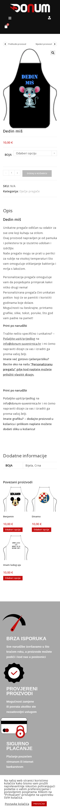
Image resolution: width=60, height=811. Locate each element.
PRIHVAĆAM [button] (39, 803)
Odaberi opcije (13, 529)
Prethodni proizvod (17, 44)
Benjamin (8, 516)
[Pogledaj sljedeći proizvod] (54, 44)
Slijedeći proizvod (44, 44)
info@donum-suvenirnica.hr (22, 344)
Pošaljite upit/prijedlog (19, 339)
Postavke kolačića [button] (17, 803)
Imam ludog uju (12, 564)
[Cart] (5, 27)
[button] (9, 18)
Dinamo (36, 516)
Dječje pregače (29, 191)
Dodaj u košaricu (37, 173)
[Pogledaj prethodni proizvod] (5, 44)
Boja (8, 155)
